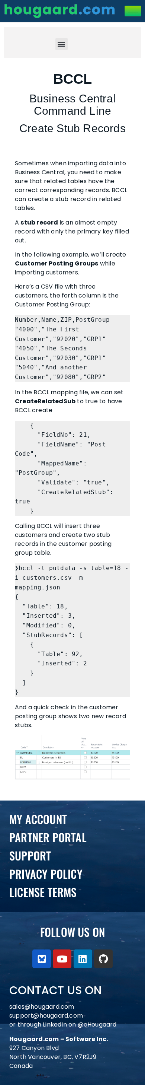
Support (30, 855)
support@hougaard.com (46, 1015)
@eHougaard (97, 1024)
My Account (38, 819)
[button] (61, 44)
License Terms (43, 892)
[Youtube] (62, 958)
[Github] (103, 958)
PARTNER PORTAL (48, 837)
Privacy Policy (46, 873)
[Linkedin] (83, 958)
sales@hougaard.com (42, 1006)
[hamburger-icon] (133, 11)
